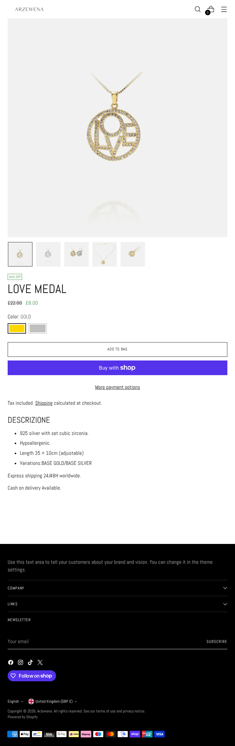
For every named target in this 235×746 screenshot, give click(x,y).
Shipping (44, 403)
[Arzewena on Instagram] (21, 663)
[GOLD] (17, 328)
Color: (19, 316)
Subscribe (217, 641)
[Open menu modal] (224, 9)
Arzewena (44, 711)
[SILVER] (37, 328)
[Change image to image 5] (133, 254)
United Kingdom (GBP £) (54, 701)
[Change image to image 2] (48, 254)
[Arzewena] (29, 9)
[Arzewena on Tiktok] (31, 663)
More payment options (117, 387)
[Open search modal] (198, 9)
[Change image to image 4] (104, 254)
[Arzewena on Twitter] (40, 663)
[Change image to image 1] (20, 254)
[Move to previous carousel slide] (208, 523)
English (13, 701)
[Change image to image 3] (76, 254)
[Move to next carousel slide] (222, 523)
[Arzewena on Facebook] (11, 663)
